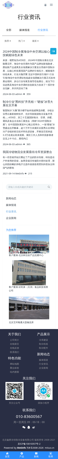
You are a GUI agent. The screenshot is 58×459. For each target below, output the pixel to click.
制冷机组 (43, 343)
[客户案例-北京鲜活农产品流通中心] (29, 243)
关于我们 (14, 334)
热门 (20, 40)
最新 (34, 40)
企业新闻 (11, 218)
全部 (8, 30)
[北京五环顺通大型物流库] (29, 307)
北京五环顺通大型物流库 (21, 322)
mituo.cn (49, 447)
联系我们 (14, 352)
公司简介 (14, 339)
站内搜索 (14, 371)
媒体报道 (24, 30)
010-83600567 (29, 416)
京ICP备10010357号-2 (29, 443)
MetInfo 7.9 (23, 447)
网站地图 (14, 363)
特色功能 (14, 358)
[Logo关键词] (8, 5)
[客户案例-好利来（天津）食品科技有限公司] (29, 272)
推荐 (7, 40)
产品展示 (43, 334)
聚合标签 (14, 367)
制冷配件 (43, 347)
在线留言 (14, 343)
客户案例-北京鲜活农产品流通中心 (26, 255)
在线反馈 (14, 347)
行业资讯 (43, 30)
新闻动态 (11, 198)
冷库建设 (43, 339)
